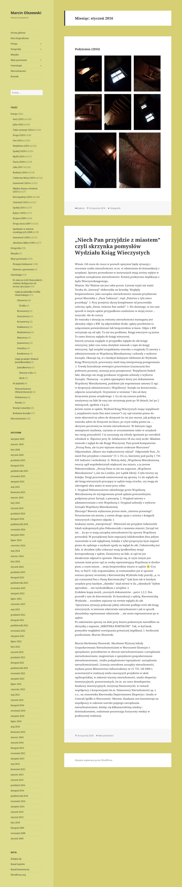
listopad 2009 (17, 827)
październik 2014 (19, 795)
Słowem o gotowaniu (23, 269)
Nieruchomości (18, 71)
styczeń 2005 (17, 838)
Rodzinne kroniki (21, 413)
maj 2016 (15, 726)
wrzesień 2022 (18, 630)
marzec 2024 (17, 556)
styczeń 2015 (17, 779)
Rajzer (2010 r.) (21, 212)
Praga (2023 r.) (20, 135)
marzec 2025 (17, 497)
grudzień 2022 (18, 614)
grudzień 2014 (18, 785)
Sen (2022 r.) (19, 140)
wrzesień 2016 (18, 710)
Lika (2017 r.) (19, 167)
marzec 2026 (17, 444)
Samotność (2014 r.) (23, 183)
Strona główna (18, 32)
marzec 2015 (17, 774)
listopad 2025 (17, 465)
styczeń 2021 (17, 700)
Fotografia (16, 49)
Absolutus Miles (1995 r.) (25, 242)
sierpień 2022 (17, 636)
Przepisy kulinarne (22, 264)
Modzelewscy (24, 332)
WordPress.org (18, 874)
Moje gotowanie (19, 60)
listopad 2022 (17, 620)
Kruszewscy (23, 321)
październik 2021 (19, 668)
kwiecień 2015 (18, 769)
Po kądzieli (18, 383)
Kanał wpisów (18, 864)
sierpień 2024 (17, 534)
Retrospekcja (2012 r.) (24, 197)
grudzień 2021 (18, 657)
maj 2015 (15, 763)
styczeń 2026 (17, 454)
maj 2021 (15, 694)
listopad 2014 (17, 790)
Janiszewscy (23, 342)
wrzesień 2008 (18, 833)
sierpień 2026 (17, 439)
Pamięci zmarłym (22, 407)
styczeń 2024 (17, 566)
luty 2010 (15, 822)
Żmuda (18, 402)
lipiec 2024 (16, 540)
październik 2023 (19, 582)
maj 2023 (15, 609)
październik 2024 (19, 524)
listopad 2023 (17, 577)
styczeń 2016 (17, 742)
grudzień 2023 (18, 572)
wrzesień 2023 (18, 588)
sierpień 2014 (17, 806)
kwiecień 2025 (18, 492)
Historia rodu (26, 372)
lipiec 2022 (16, 641)
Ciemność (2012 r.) (22, 202)
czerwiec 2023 (18, 604)
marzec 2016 (17, 737)
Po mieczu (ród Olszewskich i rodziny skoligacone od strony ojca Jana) (27, 283)
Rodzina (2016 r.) (21, 172)
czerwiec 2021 (18, 689)
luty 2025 (15, 502)
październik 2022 (19, 625)
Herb (22, 378)
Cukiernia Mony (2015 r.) (25, 177)
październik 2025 (19, 470)
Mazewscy (22, 337)
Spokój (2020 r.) (21, 151)
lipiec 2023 (16, 598)
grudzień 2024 (18, 513)
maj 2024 (15, 550)
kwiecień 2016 (18, 732)
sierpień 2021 (17, 678)
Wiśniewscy (21, 397)
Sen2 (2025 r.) (20, 119)
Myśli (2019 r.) (20, 156)
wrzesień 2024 (18, 529)
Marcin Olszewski (26, 12)
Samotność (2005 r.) (23, 237)
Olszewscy (22, 300)
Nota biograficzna (20, 38)
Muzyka (15, 54)
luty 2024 (15, 561)
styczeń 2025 (17, 508)
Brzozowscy (23, 311)
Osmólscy (22, 348)
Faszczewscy (23, 316)
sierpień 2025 (17, 481)
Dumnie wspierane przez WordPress (93, 760)
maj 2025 (15, 486)
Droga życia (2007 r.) (23, 223)
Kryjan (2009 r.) (21, 218)
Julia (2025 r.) (20, 124)
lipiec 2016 (16, 721)
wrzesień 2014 (18, 801)
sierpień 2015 (17, 758)
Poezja (14, 43)
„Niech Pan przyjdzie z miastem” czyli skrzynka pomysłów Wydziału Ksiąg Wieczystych (117, 246)
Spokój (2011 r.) (21, 207)
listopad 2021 (17, 662)
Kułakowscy (23, 326)
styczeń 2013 (17, 811)
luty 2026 (15, 449)
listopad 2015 (17, 747)
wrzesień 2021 (18, 673)
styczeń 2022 (17, 652)
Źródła (22, 305)
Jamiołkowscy (24, 367)
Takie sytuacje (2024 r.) (24, 129)
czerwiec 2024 (18, 545)
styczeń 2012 (17, 817)
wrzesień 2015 (18, 753)
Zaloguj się (16, 858)
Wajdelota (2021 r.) (22, 145)
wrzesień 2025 (18, 476)
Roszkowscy (23, 353)
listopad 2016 (17, 705)
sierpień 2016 (17, 716)
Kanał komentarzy (20, 869)
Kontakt (15, 76)
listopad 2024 (17, 518)
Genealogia (16, 65)
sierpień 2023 (17, 593)
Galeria (80, 208)
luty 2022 (15, 646)
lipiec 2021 (16, 684)
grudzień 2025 (18, 460)
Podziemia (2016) (87, 49)
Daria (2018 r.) (20, 161)
